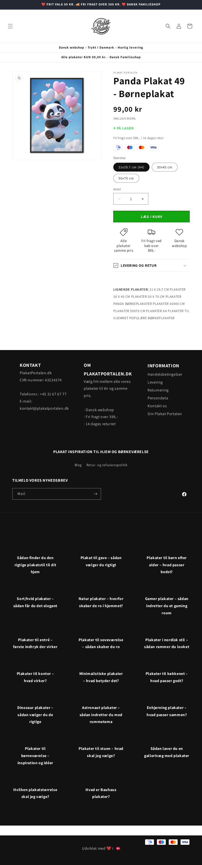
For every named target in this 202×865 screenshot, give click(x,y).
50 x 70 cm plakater (164, 296)
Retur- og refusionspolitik (107, 465)
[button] (10, 26)
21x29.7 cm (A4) (131, 167)
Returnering (158, 390)
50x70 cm (126, 178)
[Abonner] (95, 494)
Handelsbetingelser (165, 374)
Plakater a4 (156, 311)
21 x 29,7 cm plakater (168, 289)
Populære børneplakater (152, 318)
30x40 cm (164, 167)
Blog (78, 465)
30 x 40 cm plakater (130, 296)
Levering (155, 382)
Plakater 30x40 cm (169, 303)
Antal (117, 189)
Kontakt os (157, 405)
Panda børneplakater (132, 303)
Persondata (158, 398)
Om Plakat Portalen (165, 413)
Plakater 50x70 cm (129, 311)
